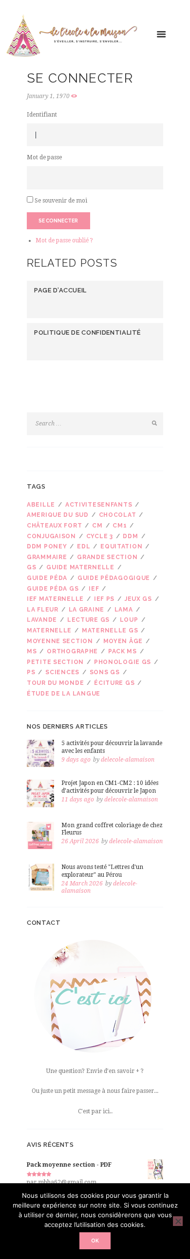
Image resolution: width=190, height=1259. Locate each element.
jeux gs (138, 598)
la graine (86, 609)
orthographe (72, 651)
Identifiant (42, 114)
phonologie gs (122, 662)
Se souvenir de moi (61, 200)
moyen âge (123, 641)
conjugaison (51, 536)
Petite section (55, 662)
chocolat (117, 514)
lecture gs (88, 619)
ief (94, 588)
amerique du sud (58, 514)
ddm (130, 536)
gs (31, 567)
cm (97, 525)
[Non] (178, 1221)
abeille (41, 504)
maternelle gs (110, 630)
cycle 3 (99, 536)
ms (32, 651)
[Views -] (75, 96)
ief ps (104, 598)
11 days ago (77, 799)
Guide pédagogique (113, 578)
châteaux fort (54, 525)
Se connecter (58, 220)
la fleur (42, 609)
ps (31, 672)
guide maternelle (80, 567)
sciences (62, 672)
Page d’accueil (60, 290)
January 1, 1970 (48, 96)
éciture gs (114, 683)
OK (95, 1240)
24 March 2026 (82, 883)
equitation (121, 546)
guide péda (47, 578)
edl (83, 546)
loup (129, 619)
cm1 (120, 525)
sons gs (105, 672)
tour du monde (55, 683)
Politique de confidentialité (87, 332)
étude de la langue (63, 693)
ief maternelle (55, 598)
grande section (107, 557)
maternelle (49, 630)
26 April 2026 (80, 841)
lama (123, 609)
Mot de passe (44, 157)
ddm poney (47, 546)
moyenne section (60, 641)
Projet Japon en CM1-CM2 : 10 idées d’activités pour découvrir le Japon (109, 787)
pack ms (122, 651)
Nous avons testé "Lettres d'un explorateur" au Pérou (102, 871)
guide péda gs (52, 588)
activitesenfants (99, 504)
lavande (42, 619)
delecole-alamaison (127, 759)
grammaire (47, 557)
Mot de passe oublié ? (64, 240)
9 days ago (76, 759)
